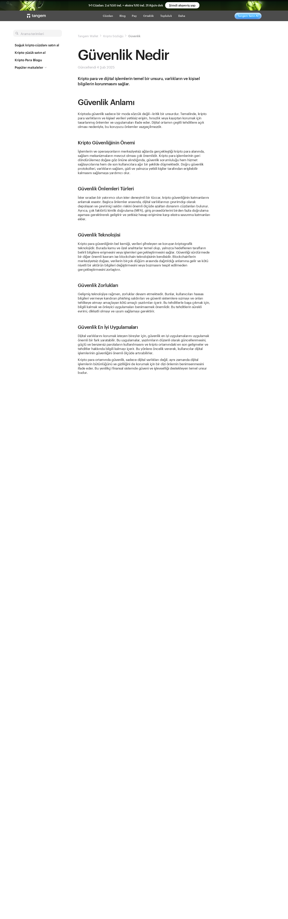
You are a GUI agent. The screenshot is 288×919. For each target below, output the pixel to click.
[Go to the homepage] (36, 16)
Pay (134, 15)
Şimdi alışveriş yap (182, 5)
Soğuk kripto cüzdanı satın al (37, 45)
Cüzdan (108, 15)
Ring (123, 15)
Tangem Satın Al (248, 15)
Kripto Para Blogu (28, 60)
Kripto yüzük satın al (30, 52)
